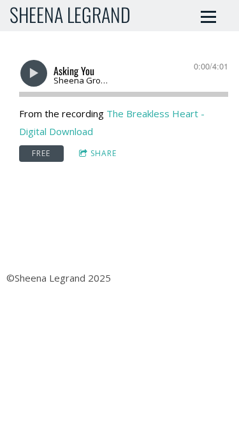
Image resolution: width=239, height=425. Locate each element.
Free (41, 153)
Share (104, 153)
